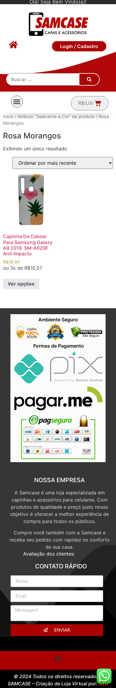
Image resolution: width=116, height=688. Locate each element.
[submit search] (89, 79)
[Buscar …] (43, 79)
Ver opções (21, 284)
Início (8, 116)
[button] (17, 101)
